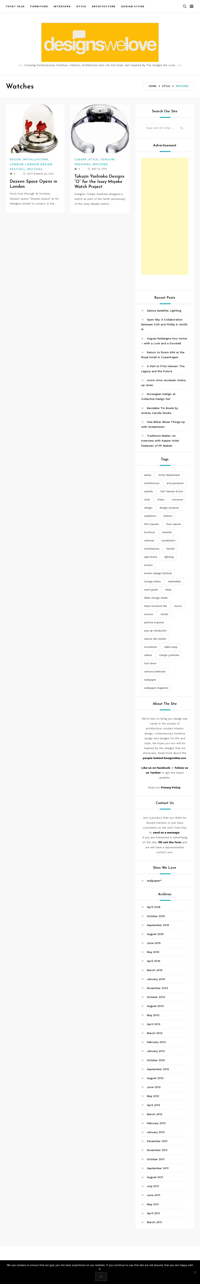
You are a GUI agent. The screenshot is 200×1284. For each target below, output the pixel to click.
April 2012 (153, 1105)
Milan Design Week (156, 597)
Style (93, 159)
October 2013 (156, 997)
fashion (167, 515)
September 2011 (158, 1168)
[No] (195, 1272)
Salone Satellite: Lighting (164, 310)
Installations (35, 159)
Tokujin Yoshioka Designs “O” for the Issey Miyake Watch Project (99, 181)
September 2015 (158, 925)
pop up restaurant (155, 630)
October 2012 (156, 1060)
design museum (169, 507)
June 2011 (153, 1195)
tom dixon (150, 663)
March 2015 (154, 970)
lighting (169, 556)
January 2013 (156, 1051)
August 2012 (155, 1078)
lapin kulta (150, 556)
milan (168, 589)
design (148, 507)
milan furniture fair (155, 606)
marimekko (174, 581)
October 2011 (155, 1159)
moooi (178, 606)
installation (168, 540)
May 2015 (153, 952)
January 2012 (156, 1132)
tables (148, 655)
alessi (147, 475)
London (16, 164)
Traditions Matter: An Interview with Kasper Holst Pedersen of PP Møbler (160, 440)
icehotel (149, 540)
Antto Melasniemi (169, 475)
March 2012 (154, 1114)
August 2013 (155, 1006)
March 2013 (154, 1033)
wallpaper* (154, 880)
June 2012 (154, 1087)
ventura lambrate (154, 671)
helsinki (167, 532)
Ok (101, 1276)
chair (147, 499)
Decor (15, 159)
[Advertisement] (164, 216)
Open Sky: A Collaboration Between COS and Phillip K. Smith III (164, 324)
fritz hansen (151, 524)
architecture (151, 483)
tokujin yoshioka (169, 655)
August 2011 (155, 1177)
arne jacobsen (175, 483)
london (148, 565)
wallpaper (150, 679)
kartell (171, 548)
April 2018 (153, 907)
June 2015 (154, 943)
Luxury (80, 159)
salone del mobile (155, 638)
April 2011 (153, 1213)
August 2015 (155, 934)
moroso (148, 614)
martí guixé (151, 589)
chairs (160, 499)
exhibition (150, 515)
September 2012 (158, 1069)
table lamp (170, 647)
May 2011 (153, 1204)
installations (151, 548)
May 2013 (153, 1015)
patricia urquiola (154, 622)
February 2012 (156, 1123)
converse (177, 499)
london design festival (158, 573)
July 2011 (153, 1186)
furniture (149, 532)
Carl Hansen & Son (171, 491)
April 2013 (153, 1024)
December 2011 (157, 1141)
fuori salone (173, 524)
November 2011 (157, 1150)
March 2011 (154, 1222)
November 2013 (157, 988)
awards (148, 491)
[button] (184, 6)
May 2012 (153, 1096)
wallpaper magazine (156, 687)
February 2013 (156, 1042)
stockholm (150, 647)
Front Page (15, 6)
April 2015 (153, 961)
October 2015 (156, 916)
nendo (164, 614)
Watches (35, 169)
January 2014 (156, 979)
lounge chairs (152, 581)
